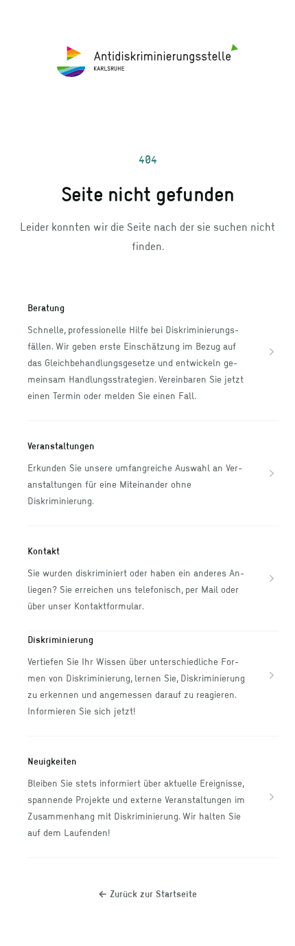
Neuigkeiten (52, 760)
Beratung (45, 307)
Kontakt (43, 550)
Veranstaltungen (61, 445)
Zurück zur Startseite (147, 893)
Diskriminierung (60, 639)
